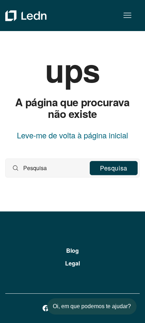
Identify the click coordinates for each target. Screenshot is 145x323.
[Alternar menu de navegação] (127, 15)
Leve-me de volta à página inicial (72, 135)
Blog (72, 250)
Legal (72, 263)
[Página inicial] (25, 15)
